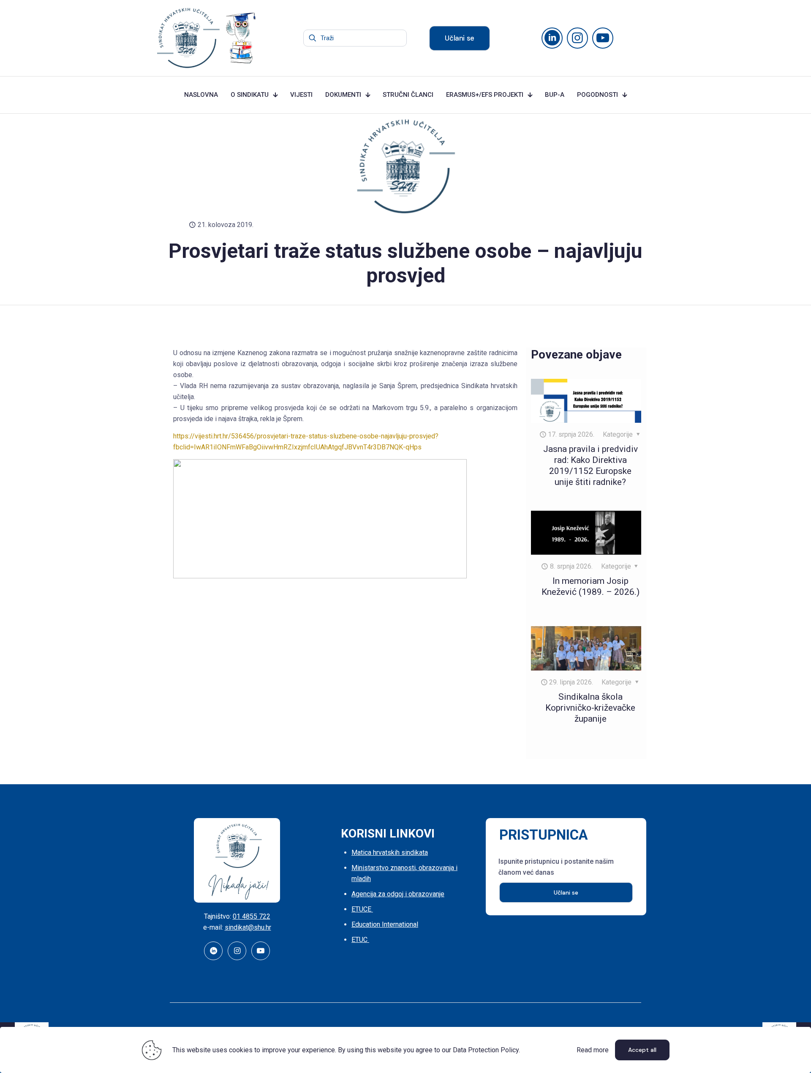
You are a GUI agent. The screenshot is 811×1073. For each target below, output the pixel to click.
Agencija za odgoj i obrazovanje (397, 894)
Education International (384, 924)
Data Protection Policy (486, 1050)
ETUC (360, 940)
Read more (593, 1050)
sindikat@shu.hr (248, 927)
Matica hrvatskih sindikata (389, 853)
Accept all (642, 1050)
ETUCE (362, 909)
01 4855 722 (251, 916)
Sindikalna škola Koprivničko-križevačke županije (590, 708)
